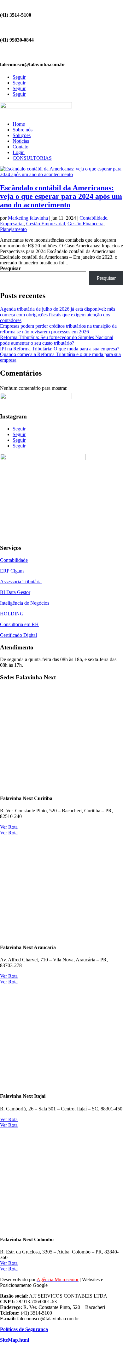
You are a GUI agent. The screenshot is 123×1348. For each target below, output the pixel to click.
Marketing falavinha (28, 218)
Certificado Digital (18, 635)
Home (19, 124)
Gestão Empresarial (45, 223)
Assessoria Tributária (21, 581)
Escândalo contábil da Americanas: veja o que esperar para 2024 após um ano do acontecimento (61, 196)
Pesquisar (10, 268)
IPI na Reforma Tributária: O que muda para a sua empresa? (59, 348)
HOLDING (12, 613)
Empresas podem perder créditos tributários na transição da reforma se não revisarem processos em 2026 (58, 328)
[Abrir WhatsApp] (15, 1332)
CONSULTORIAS (32, 158)
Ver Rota (9, 827)
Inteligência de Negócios (24, 603)
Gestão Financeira (85, 223)
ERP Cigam (12, 570)
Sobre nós (22, 129)
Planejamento (13, 229)
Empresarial (12, 223)
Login (19, 152)
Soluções (22, 135)
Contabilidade (93, 218)
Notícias (21, 141)
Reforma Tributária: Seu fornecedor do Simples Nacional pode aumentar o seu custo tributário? (56, 340)
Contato (20, 146)
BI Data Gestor (15, 592)
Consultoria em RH (19, 624)
